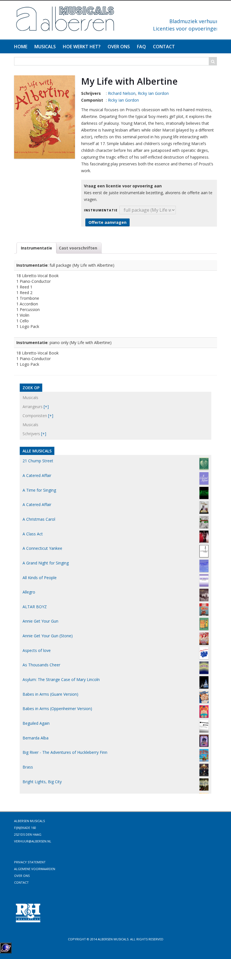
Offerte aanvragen (107, 222)
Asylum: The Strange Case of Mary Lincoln (61, 679)
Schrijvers (31, 433)
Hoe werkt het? (82, 46)
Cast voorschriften (78, 248)
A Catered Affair (37, 475)
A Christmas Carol (39, 519)
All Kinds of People (40, 577)
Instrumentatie (100, 210)
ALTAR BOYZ (35, 606)
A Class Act (33, 534)
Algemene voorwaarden (34, 869)
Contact (164, 46)
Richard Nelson (122, 93)
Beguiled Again (36, 723)
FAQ (141, 46)
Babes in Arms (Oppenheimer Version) (57, 708)
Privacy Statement (30, 862)
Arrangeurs (33, 406)
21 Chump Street (38, 460)
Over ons (119, 46)
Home (20, 46)
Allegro (29, 592)
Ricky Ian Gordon (153, 93)
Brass (28, 767)
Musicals (45, 46)
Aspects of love (37, 650)
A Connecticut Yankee (42, 548)
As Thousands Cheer (41, 664)
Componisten (35, 415)
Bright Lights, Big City (42, 781)
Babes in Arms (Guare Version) (50, 694)
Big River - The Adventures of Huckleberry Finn (65, 752)
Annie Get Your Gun (40, 621)
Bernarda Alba (35, 738)
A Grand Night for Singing (46, 563)
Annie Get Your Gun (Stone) (48, 635)
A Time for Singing (39, 490)
